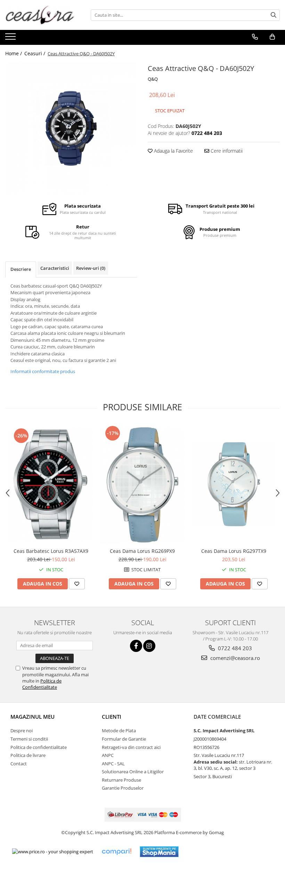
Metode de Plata (119, 730)
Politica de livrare (28, 755)
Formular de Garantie (124, 739)
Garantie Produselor (123, 788)
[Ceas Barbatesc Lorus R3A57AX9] (51, 484)
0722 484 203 (234, 648)
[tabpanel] (71, 128)
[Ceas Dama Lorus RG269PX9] (142, 484)
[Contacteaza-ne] (255, 37)
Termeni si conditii (29, 739)
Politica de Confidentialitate (42, 684)
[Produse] (11, 38)
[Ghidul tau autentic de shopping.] (116, 851)
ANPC (108, 755)
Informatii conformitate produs (42, 371)
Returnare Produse (121, 780)
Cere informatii (226, 150)
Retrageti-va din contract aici (131, 747)
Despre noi (21, 730)
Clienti (111, 716)
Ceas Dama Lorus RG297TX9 (233, 551)
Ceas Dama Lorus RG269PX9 (142, 551)
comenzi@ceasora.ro (234, 657)
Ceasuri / (35, 53)
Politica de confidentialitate (38, 747)
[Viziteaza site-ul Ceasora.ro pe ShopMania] (159, 851)
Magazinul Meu (32, 716)
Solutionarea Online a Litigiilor (133, 771)
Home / (14, 53)
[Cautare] (273, 15)
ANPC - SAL (113, 763)
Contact (18, 763)
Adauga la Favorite (173, 150)
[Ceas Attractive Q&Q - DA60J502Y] (71, 128)
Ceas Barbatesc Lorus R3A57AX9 (51, 551)
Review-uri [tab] (90, 268)
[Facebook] (136, 646)
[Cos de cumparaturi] (272, 37)
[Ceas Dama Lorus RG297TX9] (234, 484)
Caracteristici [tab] (54, 268)
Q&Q (153, 79)
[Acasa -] (40, 15)
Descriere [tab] (20, 269)
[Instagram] (149, 646)
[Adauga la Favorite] (77, 583)
